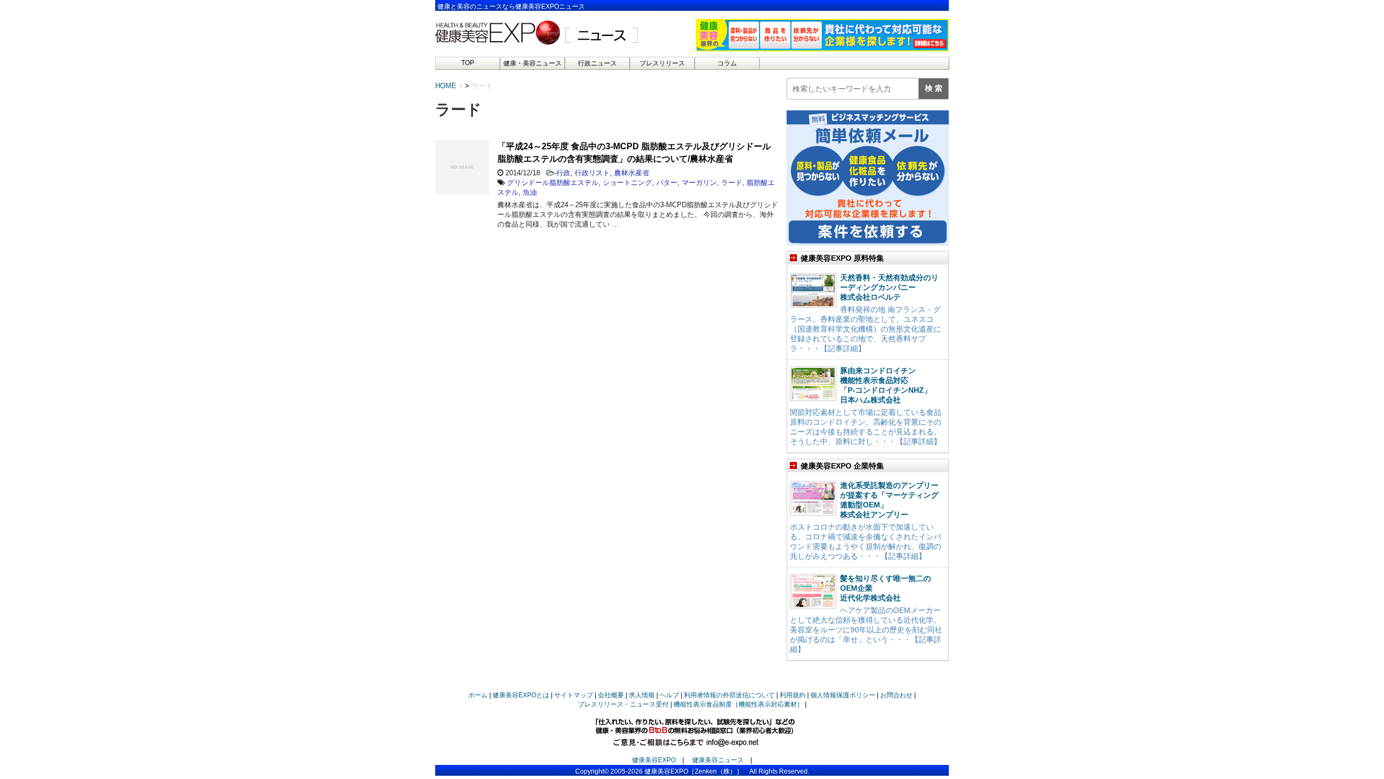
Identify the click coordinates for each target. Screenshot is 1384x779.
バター (666, 183)
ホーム (478, 695)
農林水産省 (631, 173)
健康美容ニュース (718, 760)
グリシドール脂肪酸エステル (552, 183)
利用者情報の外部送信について (729, 695)
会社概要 (611, 695)
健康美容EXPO (654, 760)
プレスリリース (662, 63)
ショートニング (627, 183)
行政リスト (592, 173)
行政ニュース (597, 63)
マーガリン (699, 183)
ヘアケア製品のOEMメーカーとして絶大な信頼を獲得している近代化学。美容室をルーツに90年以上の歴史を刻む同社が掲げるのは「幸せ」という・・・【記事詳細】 (866, 629)
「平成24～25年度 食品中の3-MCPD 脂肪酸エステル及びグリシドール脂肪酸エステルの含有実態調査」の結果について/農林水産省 (634, 152)
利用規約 (793, 695)
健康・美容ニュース (532, 63)
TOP (467, 63)
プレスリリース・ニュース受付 (623, 704)
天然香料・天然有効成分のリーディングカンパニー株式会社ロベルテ (889, 287)
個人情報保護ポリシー (842, 695)
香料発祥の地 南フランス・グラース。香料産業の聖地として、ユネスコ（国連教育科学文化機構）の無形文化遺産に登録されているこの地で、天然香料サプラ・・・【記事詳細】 (865, 329)
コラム (727, 63)
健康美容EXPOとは (521, 695)
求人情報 (642, 695)
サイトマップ (573, 695)
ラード (731, 183)
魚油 (530, 192)
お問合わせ (896, 695)
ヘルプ (669, 695)
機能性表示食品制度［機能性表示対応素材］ (738, 704)
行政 (563, 173)
